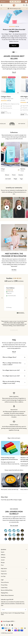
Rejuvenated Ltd (8, 633)
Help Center (4, 573)
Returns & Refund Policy (6, 590)
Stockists (3, 557)
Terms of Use (17, 612)
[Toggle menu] (1, 5)
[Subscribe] (25, 609)
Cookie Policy (4, 587)
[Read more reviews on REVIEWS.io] (21, 313)
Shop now (14, 45)
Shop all (14, 72)
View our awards (14, 525)
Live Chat (3, 576)
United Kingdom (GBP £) (8, 621)
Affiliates (3, 554)
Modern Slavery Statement (7, 595)
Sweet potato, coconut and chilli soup (9, 489)
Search (2, 552)
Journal (2, 560)
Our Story (14, 269)
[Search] (24, 5)
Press (2, 565)
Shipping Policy (4, 592)
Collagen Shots (6, 96)
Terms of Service (5, 582)
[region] (14, 298)
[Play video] (7, 207)
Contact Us (3, 571)
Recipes (3, 562)
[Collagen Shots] (10, 85)
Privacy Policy (4, 585)
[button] (14, 27)
